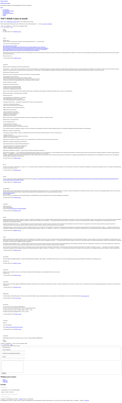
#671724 (15, 298)
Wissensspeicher (6, 12)
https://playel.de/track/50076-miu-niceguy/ (14, 327)
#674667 (16, 314)
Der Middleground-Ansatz (8, 10)
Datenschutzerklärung (5, 396)
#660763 (15, 158)
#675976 (16, 329)
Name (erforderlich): (7, 349)
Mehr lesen (87, 400)
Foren (5, 21)
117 (8, 27)
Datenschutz (5, 381)
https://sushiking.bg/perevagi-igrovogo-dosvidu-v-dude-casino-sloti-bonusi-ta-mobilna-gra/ (21, 50)
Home (2, 21)
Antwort (19, 31)
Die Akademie (6, 9)
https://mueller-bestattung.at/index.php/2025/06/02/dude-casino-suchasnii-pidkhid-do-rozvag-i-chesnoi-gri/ (24, 47)
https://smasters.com (85, 295)
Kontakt (4, 14)
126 (11, 27)
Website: (4, 356)
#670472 (15, 275)
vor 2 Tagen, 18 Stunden (47, 23)
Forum (4, 15)
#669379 (15, 250)
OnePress (21, 398)
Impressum (5, 380)
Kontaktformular (4, 387)
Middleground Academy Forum (13, 21)
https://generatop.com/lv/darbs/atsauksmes (17, 208)
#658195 (15, 31)
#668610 (15, 210)
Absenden (4, 373)
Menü (2, 7)
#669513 (15, 263)
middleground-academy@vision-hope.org (9, 394)
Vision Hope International (8, 13)
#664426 (15, 170)
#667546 (15, 197)
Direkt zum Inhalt (4, 1)
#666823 (15, 182)
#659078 (15, 58)
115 (4, 27)
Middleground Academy (5, 3)
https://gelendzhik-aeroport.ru (9, 193)
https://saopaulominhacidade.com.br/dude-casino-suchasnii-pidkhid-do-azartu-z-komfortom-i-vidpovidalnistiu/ (25, 49)
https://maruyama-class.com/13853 (10, 45)
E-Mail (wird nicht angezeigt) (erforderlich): (11, 353)
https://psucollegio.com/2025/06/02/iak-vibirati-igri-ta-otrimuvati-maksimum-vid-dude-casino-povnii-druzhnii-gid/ (25, 48)
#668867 (15, 230)
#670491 (15, 287)
